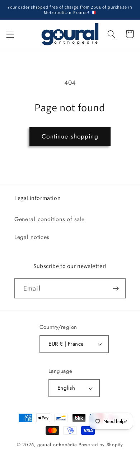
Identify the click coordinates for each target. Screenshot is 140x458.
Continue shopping (70, 136)
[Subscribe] (116, 288)
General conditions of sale (49, 219)
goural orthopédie (57, 444)
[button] (10, 34)
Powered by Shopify (101, 444)
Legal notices (31, 237)
